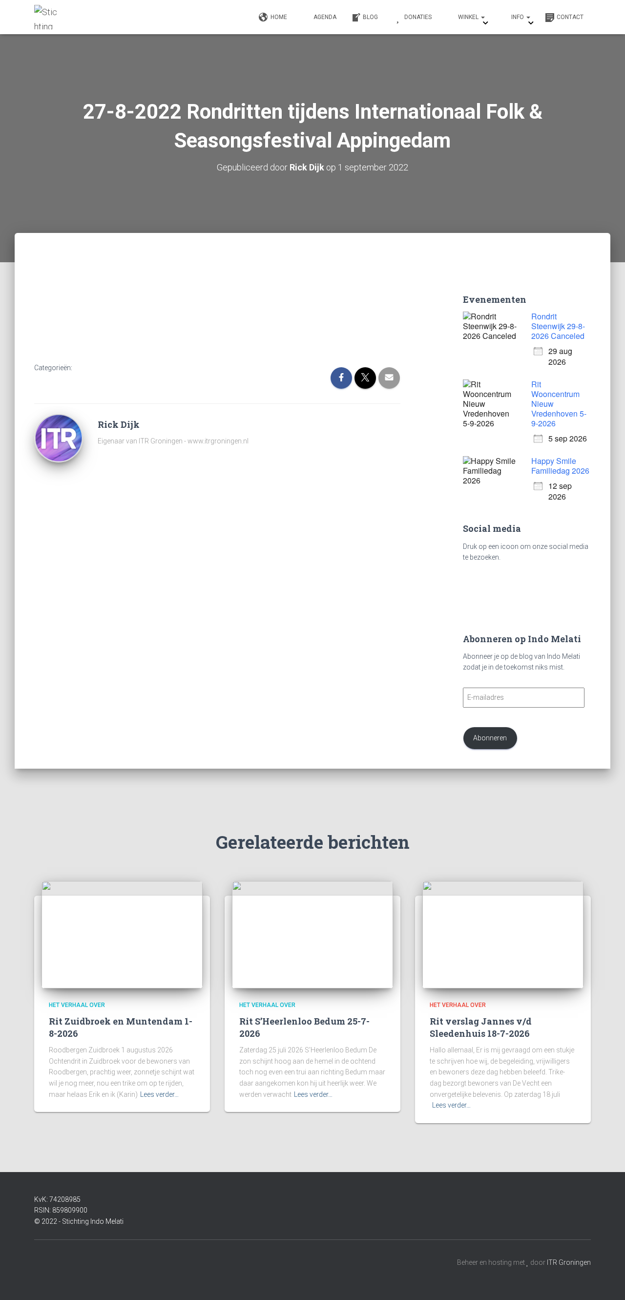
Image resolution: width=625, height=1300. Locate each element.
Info (518, 17)
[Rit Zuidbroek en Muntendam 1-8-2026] (122, 934)
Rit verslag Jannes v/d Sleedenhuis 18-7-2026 (481, 1027)
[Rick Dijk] (58, 437)
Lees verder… (159, 1094)
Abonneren (490, 738)
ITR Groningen (569, 1262)
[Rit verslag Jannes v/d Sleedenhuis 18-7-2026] (502, 934)
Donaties (418, 17)
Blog (370, 17)
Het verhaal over (77, 1005)
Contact (570, 17)
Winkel (469, 17)
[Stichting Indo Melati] (46, 17)
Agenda (324, 17)
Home (279, 17)
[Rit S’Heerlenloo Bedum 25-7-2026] (312, 934)
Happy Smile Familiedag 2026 (560, 465)
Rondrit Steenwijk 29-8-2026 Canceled (558, 326)
